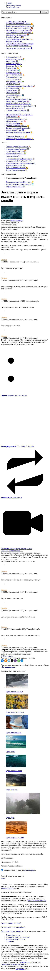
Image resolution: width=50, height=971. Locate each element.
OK (27, 969)
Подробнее (20, 969)
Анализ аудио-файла (18, 161)
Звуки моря (10, 752)
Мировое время (15, 186)
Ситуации (14, 79)
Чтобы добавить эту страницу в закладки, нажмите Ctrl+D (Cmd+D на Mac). (24, 918)
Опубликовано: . (7, 858)
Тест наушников (19, 33)
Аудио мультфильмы (19, 132)
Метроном (14, 156)
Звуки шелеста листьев (15, 712)
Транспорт (14, 77)
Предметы (14, 73)
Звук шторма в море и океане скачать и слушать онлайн (22, 196)
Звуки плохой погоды (14, 691)
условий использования (36, 901)
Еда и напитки (15, 75)
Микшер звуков (18, 147)
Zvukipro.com (24, 962)
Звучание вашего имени (20, 163)
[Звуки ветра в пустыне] (16, 833)
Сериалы (13, 93)
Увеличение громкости (19, 24)
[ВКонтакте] (2, 660)
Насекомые (14, 66)
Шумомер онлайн (19, 28)
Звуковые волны (17, 149)
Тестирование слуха (20, 159)
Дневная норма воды (20, 184)
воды (3, 878)
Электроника (15, 81)
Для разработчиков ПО (18, 99)
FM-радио (14, 123)
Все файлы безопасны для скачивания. (16, 892)
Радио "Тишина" (17, 168)
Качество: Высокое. (8, 225)
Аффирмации (16, 121)
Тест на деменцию (19, 39)
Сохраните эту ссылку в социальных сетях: (18, 658)
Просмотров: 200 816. (9, 862)
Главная (9, 3)
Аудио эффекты (15, 108)
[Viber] (15, 660)
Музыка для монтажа (19, 115)
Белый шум (15, 37)
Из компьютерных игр (18, 104)
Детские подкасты (18, 128)
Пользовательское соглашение (18, 937)
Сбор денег (16, 136)
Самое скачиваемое (13, 5)
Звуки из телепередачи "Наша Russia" (21, 178)
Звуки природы (16, 221)
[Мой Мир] (21, 660)
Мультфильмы (15, 88)
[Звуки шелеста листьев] (17, 708)
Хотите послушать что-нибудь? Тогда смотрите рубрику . (25, 666)
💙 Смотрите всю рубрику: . (18, 870)
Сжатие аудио (17, 35)
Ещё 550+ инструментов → (12, 551)
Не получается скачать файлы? (13, 927)
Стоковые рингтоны (17, 110)
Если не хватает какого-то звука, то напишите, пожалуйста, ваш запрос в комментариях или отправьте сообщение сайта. (24, 886)
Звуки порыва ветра (13, 732)
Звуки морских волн (14, 771)
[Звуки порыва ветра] (17, 729)
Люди (12, 61)
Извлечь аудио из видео (19, 30)
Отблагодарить (7, 656)
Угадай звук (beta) (16, 151)
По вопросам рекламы (20, 182)
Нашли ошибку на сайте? (11, 923)
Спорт (12, 97)
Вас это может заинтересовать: (13, 671)
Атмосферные (15, 59)
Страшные (14, 57)
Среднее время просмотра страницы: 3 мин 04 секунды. (23, 227)
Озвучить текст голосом (19, 48)
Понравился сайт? (8, 650)
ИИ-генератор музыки (18, 46)
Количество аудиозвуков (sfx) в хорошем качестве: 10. (22, 854)
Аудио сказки (15, 130)
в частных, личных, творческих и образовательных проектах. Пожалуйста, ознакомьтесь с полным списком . (23, 898)
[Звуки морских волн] (16, 767)
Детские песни (17, 126)
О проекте (10, 941)
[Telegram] (8, 660)
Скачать (4, 260)
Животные (14, 64)
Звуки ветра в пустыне (15, 837)
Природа (13, 70)
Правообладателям (13, 935)
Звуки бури (10, 818)
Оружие (13, 84)
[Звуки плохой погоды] (17, 687)
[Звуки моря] (16, 748)
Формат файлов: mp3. (9, 229)
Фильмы (13, 90)
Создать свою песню (19, 44)
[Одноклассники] (5, 660)
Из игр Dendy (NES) (17, 102)
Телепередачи (15, 95)
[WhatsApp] (18, 660)
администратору (7, 888)
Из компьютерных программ (21, 106)
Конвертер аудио (20, 26)
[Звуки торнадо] (16, 786)
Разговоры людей (16, 119)
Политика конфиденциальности (13, 964)
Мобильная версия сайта (15, 939)
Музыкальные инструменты (20, 86)
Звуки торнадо (11, 790)
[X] (12, 660)
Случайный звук (12, 7)
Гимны (13, 117)
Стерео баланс (16, 170)
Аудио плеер (15, 166)
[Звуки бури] (23, 814)
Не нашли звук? (20, 139)
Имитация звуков (16, 153)
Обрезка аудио (16, 21)
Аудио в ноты (14, 41)
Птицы (12, 68)
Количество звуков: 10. (10, 223)
